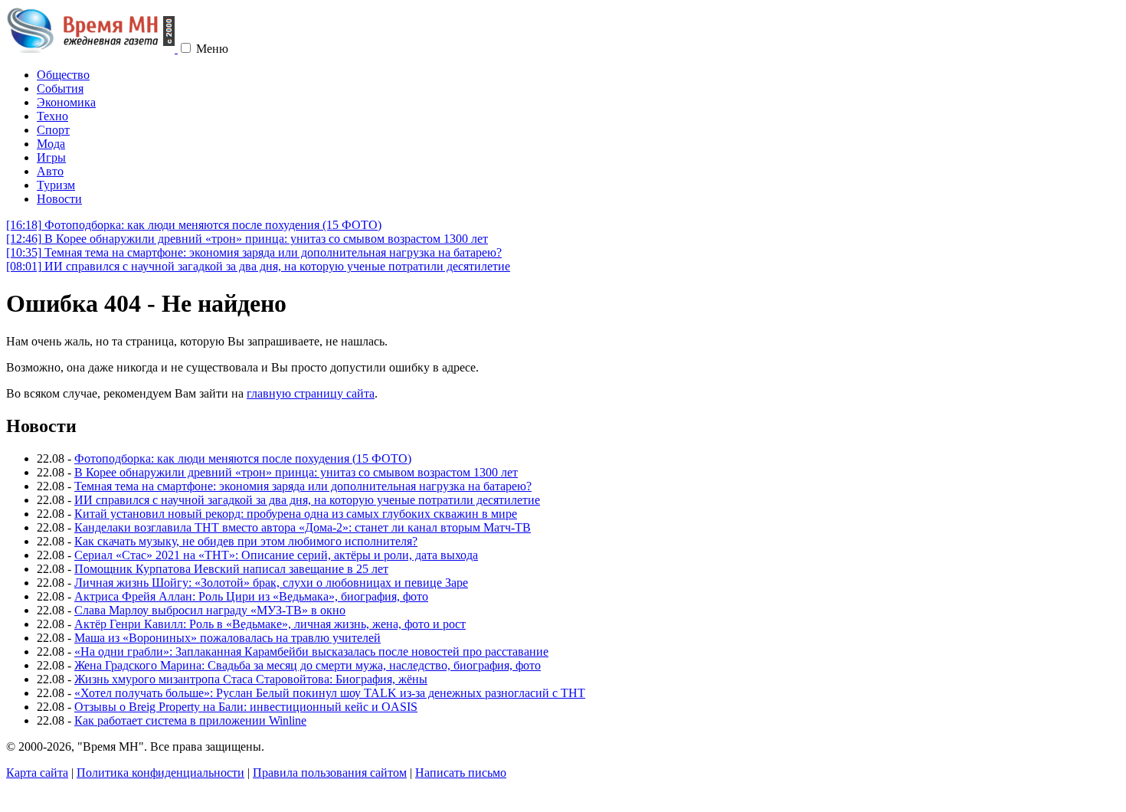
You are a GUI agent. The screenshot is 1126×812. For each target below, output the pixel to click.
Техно (52, 116)
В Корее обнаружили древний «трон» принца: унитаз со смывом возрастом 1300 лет (247, 238)
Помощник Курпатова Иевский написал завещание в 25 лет (231, 568)
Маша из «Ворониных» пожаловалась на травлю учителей (227, 637)
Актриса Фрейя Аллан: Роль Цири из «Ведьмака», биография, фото (251, 596)
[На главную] (92, 48)
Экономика (66, 102)
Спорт (53, 129)
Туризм (56, 185)
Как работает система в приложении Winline (190, 720)
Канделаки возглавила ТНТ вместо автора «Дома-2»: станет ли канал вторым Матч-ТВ (302, 527)
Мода (51, 143)
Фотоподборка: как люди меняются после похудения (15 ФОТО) (193, 224)
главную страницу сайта (311, 393)
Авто (50, 171)
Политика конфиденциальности (160, 772)
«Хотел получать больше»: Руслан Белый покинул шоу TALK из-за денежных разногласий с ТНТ (329, 692)
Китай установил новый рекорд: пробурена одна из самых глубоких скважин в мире (295, 513)
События (60, 88)
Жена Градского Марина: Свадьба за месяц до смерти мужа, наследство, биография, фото (307, 665)
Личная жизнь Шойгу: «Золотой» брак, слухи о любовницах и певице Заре (271, 582)
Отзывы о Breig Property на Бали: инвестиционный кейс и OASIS (245, 706)
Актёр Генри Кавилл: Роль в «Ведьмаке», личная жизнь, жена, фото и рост (270, 623)
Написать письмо (460, 772)
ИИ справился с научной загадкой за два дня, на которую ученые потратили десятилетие (258, 266)
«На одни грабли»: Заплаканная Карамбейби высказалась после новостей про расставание (311, 651)
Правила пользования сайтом (330, 772)
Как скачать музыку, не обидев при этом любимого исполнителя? (245, 541)
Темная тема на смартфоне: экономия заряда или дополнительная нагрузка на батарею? (254, 252)
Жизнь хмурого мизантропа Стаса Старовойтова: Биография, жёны (250, 679)
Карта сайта (37, 772)
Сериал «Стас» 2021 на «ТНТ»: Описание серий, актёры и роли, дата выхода (276, 555)
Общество (63, 74)
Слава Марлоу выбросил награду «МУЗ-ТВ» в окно (209, 610)
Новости (59, 198)
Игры (51, 157)
